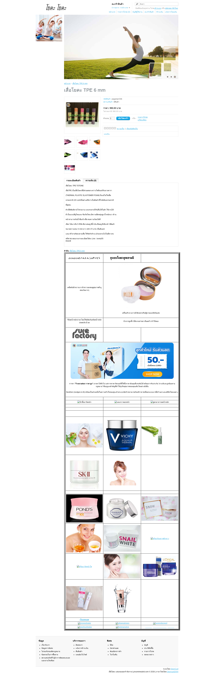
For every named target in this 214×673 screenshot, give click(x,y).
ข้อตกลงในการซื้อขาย (49, 655)
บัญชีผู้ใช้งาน (137, 12)
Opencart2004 (172, 672)
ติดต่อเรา (79, 645)
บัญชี (146, 645)
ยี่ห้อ (111, 645)
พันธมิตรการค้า (116, 651)
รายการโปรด (143, 117)
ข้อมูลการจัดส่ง (47, 648)
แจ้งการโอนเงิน (171, 12)
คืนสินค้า (79, 651)
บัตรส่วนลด (114, 648)
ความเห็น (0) (91, 180)
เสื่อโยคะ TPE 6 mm (79, 84)
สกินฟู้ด (145, 313)
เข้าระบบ (157, 8)
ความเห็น (120, 129)
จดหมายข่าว (149, 655)
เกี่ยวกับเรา (45, 645)
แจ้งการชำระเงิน (82, 648)
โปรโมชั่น (113, 655)
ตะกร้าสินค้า (149, 12)
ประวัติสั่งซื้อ (148, 648)
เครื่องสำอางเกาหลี (129, 313)
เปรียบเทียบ (142, 120)
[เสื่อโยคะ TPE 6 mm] (82, 131)
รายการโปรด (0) (124, 12)
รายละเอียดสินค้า (73, 180)
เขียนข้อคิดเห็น (132, 129)
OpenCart (174, 669)
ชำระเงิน (159, 12)
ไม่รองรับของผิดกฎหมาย (50, 651)
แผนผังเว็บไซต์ (81, 655)
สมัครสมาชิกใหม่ (171, 8)
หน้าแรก (112, 12)
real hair (140, 321)
